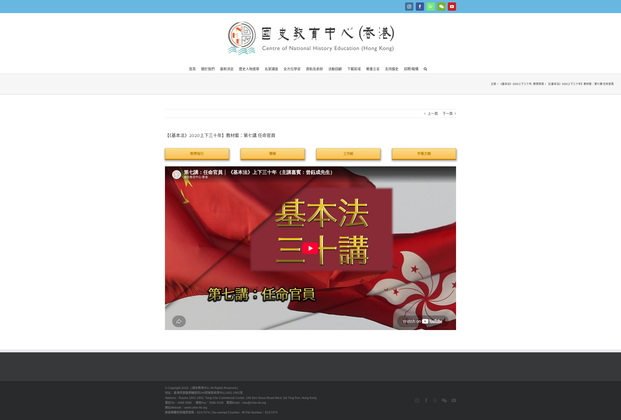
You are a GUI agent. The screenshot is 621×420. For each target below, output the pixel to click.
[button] (425, 68)
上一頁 (433, 113)
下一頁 (447, 113)
